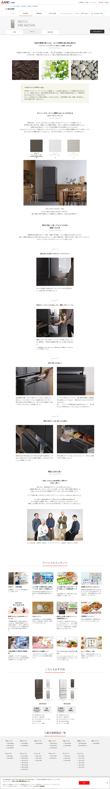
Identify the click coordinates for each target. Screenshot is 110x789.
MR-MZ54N (10, 745)
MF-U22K (81, 762)
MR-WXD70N (82, 743)
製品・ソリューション (91, 2)
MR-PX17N (53, 758)
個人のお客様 (16, 6)
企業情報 (81, 2)
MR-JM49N (25, 745)
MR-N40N (10, 756)
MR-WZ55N (53, 745)
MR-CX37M (25, 762)
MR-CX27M (25, 769)
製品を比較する (97, 31)
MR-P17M (67, 758)
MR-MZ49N (10, 748)
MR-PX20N (53, 756)
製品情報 (29, 6)
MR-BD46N (96, 743)
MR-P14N (67, 756)
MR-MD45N (39, 743)
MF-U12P (81, 760)
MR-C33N (38, 758)
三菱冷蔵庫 (23, 6)
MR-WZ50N (53, 748)
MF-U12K (81, 767)
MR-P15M (67, 760)
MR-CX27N (25, 760)
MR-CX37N (25, 756)
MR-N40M (10, 758)
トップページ (9, 6)
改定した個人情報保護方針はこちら (21, 781)
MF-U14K (81, 765)
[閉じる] (107, 783)
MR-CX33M (25, 765)
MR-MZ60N (10, 743)
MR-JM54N (25, 743)
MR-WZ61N (53, 743)
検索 (107, 2)
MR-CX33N (25, 758)
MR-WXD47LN (83, 745)
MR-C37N (38, 756)
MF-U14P (81, 758)
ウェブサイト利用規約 (39, 786)
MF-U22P (81, 756)
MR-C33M (39, 760)
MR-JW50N (68, 745)
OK (84, 782)
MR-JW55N (68, 743)
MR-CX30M (25, 767)
